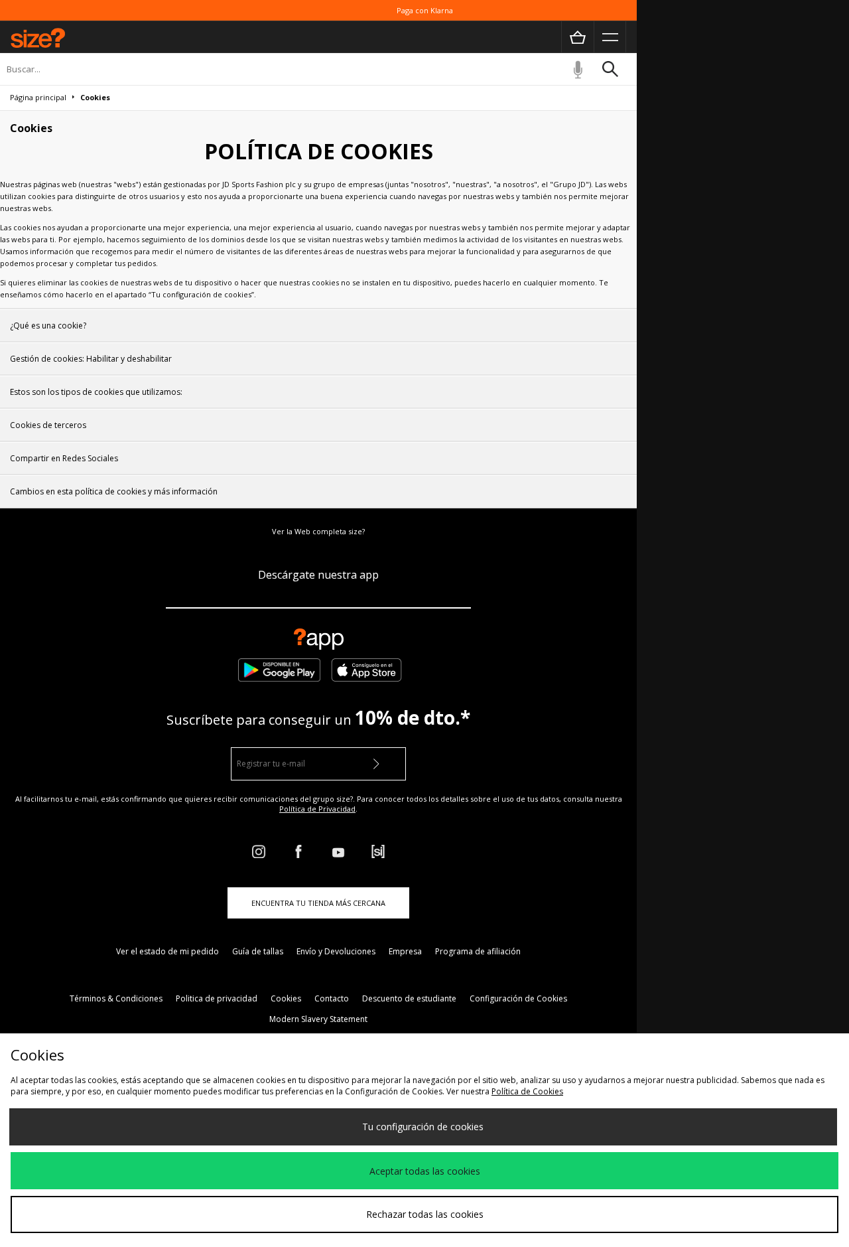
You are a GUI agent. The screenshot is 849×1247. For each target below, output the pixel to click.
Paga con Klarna (425, 10)
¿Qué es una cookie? (48, 325)
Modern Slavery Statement (318, 1019)
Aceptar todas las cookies (424, 1171)
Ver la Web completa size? (318, 531)
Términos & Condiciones (116, 998)
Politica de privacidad (216, 998)
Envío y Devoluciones (335, 951)
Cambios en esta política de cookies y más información (114, 491)
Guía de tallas (257, 951)
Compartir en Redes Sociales (64, 458)
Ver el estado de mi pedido (167, 951)
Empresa (405, 951)
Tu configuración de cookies (423, 1126)
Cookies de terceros (48, 425)
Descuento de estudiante (409, 998)
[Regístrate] (376, 763)
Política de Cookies (527, 1091)
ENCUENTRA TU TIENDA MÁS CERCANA (318, 903)
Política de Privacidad (317, 809)
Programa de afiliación (478, 951)
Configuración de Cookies (518, 998)
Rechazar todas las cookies (425, 1214)
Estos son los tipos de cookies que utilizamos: (96, 392)
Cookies (286, 998)
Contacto (331, 998)
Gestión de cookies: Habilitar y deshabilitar (91, 358)
